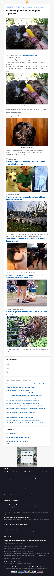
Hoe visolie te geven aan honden (11, 529)
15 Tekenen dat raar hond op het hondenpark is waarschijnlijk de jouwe (20, 492)
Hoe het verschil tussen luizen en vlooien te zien (17, 441)
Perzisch (8, 362)
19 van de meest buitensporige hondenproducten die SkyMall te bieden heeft (23, 392)
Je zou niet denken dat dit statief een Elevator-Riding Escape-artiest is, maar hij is (24, 395)
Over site (29, 573)
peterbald (8, 371)
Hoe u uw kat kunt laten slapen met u (12, 510)
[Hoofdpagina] (27, 1)
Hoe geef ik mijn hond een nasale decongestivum (15, 524)
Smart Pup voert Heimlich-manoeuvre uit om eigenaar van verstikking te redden (22, 482)
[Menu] (2, 2)
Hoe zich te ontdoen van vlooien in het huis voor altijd (16, 517)
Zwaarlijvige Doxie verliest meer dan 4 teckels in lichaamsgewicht (21, 387)
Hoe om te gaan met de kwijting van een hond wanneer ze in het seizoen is (21, 504)
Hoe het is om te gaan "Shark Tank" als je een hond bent (19, 414)
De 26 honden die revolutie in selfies (12, 561)
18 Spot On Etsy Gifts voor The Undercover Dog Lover (18, 390)
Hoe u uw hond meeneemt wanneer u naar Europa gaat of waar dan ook (22, 403)
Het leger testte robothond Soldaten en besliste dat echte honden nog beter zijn (24, 405)
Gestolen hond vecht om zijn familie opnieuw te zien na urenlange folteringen (23, 398)
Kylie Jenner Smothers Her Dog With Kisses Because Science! (20, 417)
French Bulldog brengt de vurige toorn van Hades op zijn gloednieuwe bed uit (21, 546)
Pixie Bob (8, 366)
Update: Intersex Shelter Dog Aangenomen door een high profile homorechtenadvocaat (24, 566)
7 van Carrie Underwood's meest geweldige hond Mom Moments (20, 412)
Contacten (34, 573)
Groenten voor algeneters (12, 433)
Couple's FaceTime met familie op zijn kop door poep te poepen (18, 551)
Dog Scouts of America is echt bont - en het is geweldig (16, 487)
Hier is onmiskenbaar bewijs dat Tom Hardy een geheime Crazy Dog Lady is (23, 400)
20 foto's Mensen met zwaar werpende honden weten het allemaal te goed (20, 478)
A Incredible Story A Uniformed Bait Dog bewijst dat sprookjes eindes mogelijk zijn (24, 422)
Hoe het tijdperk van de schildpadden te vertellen (17, 437)
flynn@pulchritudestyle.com (30, 55)
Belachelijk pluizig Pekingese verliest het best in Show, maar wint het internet (23, 420)
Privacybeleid (40, 573)
